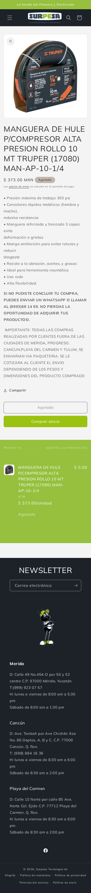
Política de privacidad (70, 875)
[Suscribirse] (75, 585)
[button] (9, 17)
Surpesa (41, 869)
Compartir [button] (17, 390)
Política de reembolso (35, 875)
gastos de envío (19, 186)
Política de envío (64, 882)
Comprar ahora (45, 421)
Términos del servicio (34, 882)
